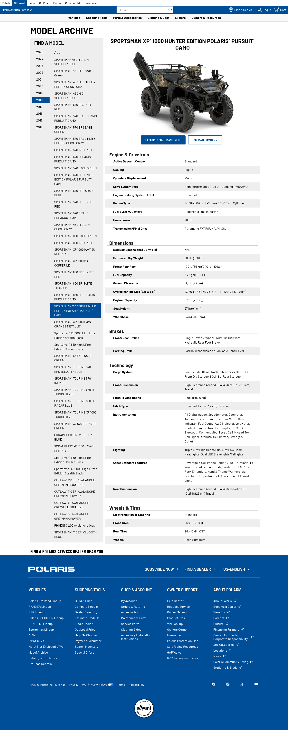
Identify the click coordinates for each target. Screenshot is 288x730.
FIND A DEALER (198, 569)
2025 (39, 52)
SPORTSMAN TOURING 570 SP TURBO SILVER (74, 392)
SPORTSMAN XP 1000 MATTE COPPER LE (74, 263)
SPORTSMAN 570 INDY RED (73, 150)
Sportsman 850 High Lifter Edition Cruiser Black (72, 347)
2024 (39, 59)
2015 (39, 120)
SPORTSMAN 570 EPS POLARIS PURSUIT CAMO (75, 118)
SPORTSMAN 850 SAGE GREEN (75, 236)
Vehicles (74, 17)
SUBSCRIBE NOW (159, 569)
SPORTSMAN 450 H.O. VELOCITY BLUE (69, 96)
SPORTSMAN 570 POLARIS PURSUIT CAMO (72, 159)
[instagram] (227, 684)
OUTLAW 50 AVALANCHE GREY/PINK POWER (71, 516)
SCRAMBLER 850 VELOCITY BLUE (73, 437)
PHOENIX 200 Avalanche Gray (74, 525)
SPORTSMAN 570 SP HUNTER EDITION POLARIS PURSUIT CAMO (74, 179)
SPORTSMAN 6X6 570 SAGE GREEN (73, 358)
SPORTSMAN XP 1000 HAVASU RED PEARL (74, 252)
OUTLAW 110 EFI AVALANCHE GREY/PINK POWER (74, 494)
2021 (39, 79)
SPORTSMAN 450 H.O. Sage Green (73, 73)
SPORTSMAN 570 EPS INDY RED (72, 107)
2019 (39, 93)
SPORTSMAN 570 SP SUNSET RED (74, 204)
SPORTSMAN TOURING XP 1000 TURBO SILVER (75, 414)
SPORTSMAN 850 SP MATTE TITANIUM (73, 285)
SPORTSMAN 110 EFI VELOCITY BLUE (75, 534)
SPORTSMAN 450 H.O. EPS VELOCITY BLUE (71, 62)
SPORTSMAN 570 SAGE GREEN (75, 168)
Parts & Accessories (127, 17)
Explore (180, 17)
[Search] (169, 9)
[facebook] (213, 684)
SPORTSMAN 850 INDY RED (73, 243)
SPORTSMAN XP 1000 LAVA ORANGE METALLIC (72, 324)
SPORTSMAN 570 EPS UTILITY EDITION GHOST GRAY (74, 141)
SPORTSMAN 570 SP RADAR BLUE (73, 193)
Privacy (73, 684)
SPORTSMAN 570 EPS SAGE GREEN (73, 129)
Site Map (60, 684)
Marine (57, 3)
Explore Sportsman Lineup (163, 140)
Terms (121, 684)
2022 (39, 72)
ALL (57, 52)
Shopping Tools (96, 17)
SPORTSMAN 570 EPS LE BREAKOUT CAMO (71, 215)
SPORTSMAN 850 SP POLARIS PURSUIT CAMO (75, 297)
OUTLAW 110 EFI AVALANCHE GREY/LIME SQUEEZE (74, 482)
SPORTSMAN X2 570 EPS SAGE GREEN (75, 426)
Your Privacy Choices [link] (94, 684)
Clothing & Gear (158, 17)
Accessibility (136, 684)
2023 (39, 65)
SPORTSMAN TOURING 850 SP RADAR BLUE (74, 403)
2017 (39, 107)
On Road (44, 3)
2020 (39, 86)
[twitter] (242, 684)
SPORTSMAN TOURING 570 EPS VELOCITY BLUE (72, 369)
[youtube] (256, 684)
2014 (39, 127)
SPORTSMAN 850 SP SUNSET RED (74, 274)
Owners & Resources (206, 17)
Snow (32, 3)
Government (91, 3)
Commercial (72, 3)
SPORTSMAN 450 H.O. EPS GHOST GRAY (72, 227)
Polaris (6, 3)
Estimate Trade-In (205, 140)
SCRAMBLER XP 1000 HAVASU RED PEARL (74, 448)
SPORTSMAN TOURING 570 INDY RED (72, 380)
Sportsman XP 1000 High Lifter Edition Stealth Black (75, 335)
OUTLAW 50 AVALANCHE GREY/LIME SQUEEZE (71, 505)
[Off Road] (17, 10)
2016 (39, 113)
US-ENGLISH (234, 569)
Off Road (19, 3)
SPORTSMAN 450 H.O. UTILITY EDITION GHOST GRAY (74, 84)
